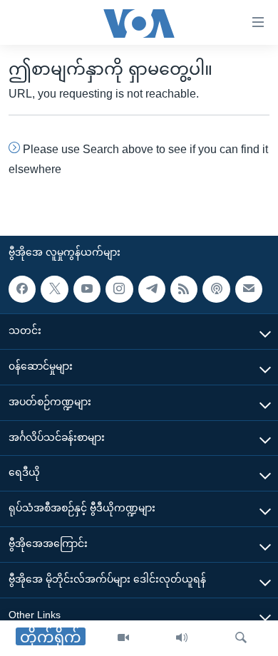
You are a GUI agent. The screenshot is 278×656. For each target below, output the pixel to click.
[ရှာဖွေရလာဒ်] (241, 638)
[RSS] (183, 289)
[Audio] (181, 638)
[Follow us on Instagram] (119, 289)
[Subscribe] (248, 289)
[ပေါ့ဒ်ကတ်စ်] (216, 289)
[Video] (123, 638)
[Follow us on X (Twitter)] (54, 289)
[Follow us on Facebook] (22, 289)
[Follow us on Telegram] (151, 289)
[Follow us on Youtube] (87, 289)
